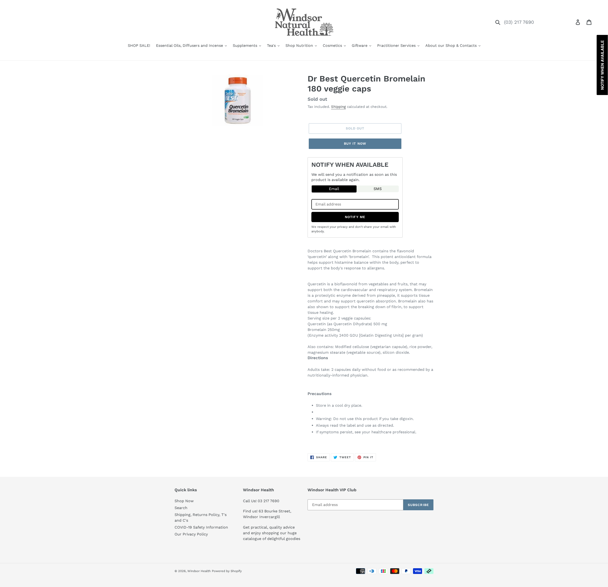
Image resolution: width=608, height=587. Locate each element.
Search (181, 508)
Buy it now (355, 143)
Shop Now (184, 501)
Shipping (338, 107)
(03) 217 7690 (519, 22)
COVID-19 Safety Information (201, 527)
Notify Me (355, 217)
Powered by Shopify (227, 571)
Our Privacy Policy (191, 534)
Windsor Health (199, 571)
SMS (378, 188)
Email (334, 188)
